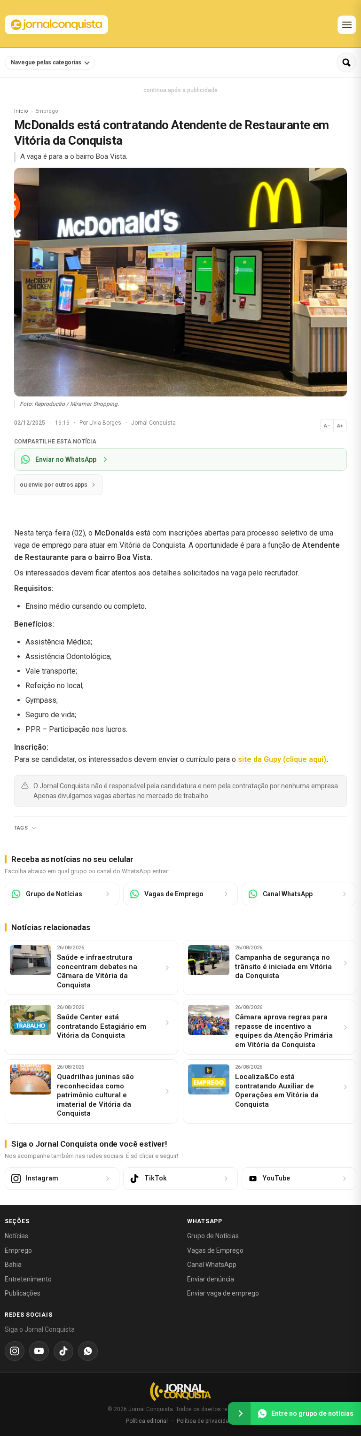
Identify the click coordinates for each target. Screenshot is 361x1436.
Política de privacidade (206, 1421)
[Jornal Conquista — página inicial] (180, 1391)
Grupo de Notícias (213, 1236)
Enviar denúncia (210, 1279)
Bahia (13, 1264)
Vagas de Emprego (215, 1250)
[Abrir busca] (346, 62)
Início (21, 111)
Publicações (22, 1293)
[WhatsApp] (88, 1351)
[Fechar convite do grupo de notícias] (239, 1413)
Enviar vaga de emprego (223, 1293)
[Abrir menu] (346, 25)
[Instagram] (14, 1351)
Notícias (16, 1236)
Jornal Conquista (153, 422)
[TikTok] (63, 1351)
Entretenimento (28, 1279)
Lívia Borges (106, 422)
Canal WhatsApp (211, 1264)
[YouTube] (39, 1351)
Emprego (18, 1250)
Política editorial (147, 1421)
